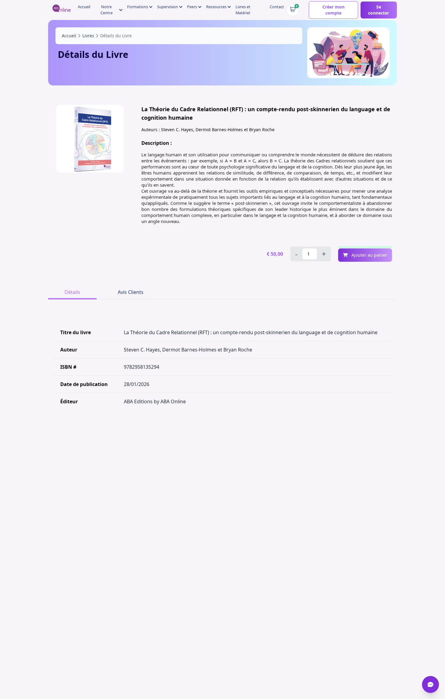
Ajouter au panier (368, 255)
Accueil (84, 6)
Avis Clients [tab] (130, 292)
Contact (277, 6)
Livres (88, 35)
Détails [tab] (72, 292)
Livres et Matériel (243, 9)
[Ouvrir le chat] (430, 684)
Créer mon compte (333, 10)
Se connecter (378, 10)
